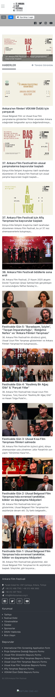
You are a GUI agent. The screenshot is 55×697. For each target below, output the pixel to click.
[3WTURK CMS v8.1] (27, 691)
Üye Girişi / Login (26, 17)
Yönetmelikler (11, 621)
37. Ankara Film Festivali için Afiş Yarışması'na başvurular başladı (23, 219)
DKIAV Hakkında (12, 631)
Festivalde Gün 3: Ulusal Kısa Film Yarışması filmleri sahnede (23, 440)
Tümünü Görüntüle (43, 65)
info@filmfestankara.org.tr (16, 595)
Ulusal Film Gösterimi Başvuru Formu (22, 655)
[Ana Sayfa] (18, 6)
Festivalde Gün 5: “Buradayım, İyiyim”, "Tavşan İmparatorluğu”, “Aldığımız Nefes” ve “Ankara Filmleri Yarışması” (26, 330)
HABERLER (9, 65)
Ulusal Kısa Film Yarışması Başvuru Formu (25, 665)
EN (11, 17)
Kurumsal (7, 608)
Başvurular (8, 641)
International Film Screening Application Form (27, 648)
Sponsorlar (9, 628)
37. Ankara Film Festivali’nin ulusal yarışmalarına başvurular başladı (26, 57)
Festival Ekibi (10, 618)
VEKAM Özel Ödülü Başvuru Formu (21, 672)
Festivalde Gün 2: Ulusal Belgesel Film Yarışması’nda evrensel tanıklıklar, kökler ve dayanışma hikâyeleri (26, 496)
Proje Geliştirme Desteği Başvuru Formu (24, 651)
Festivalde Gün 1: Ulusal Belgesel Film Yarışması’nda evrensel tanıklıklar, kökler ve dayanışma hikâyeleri (26, 554)
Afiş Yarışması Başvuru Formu (19, 668)
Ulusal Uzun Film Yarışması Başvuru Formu (25, 661)
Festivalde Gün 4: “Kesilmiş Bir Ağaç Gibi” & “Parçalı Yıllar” (25, 386)
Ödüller (7, 625)
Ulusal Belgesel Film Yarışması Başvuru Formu (27, 658)
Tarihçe (7, 614)
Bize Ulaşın (9, 635)
